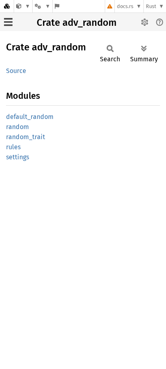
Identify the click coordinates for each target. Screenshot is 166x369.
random (17, 127)
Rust (151, 6)
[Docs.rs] (7, 6)
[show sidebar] (8, 22)
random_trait (25, 137)
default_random (30, 117)
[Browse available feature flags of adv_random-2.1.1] (57, 6)
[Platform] (42, 6)
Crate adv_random (76, 22)
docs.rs (125, 6)
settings (17, 157)
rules (13, 147)
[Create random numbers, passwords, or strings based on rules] (23, 6)
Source (16, 71)
